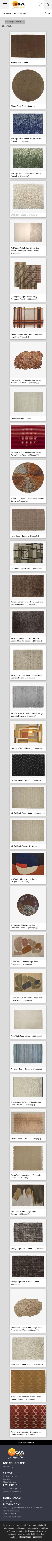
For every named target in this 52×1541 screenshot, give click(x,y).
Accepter (37, 1537)
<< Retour (46, 13)
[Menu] (4, 4)
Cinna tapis (22, 13)
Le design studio (10, 1476)
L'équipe (6, 1479)
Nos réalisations (9, 1482)
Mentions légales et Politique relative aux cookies (22, 1507)
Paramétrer (25, 1537)
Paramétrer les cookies (12, 1510)
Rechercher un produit (12, 1488)
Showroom (7, 1501)
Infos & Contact (9, 1513)
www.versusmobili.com (12, 1516)
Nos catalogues (10, 13)
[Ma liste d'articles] (40, 4)
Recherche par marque (12, 1491)
